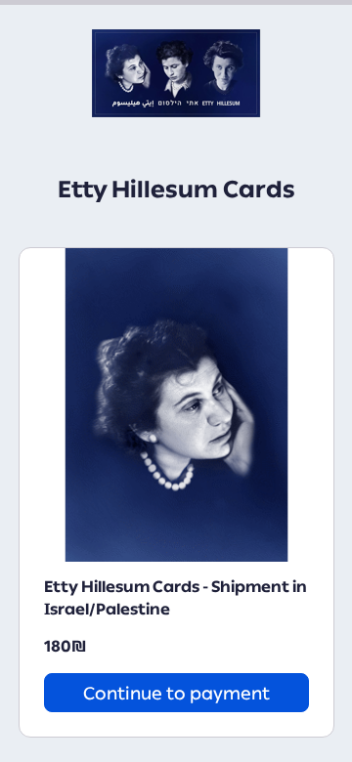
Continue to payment (176, 693)
